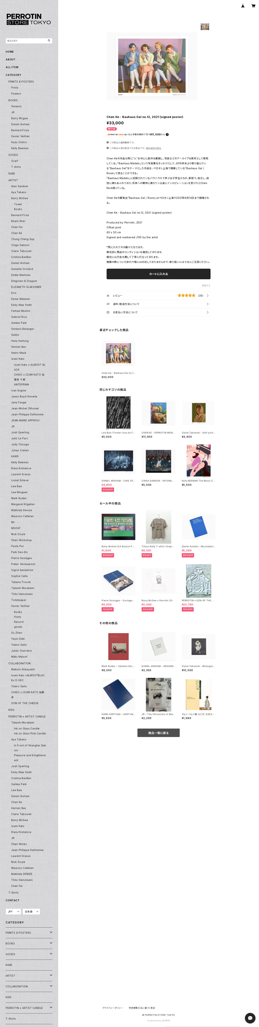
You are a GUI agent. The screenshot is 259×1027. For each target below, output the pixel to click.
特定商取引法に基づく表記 (142, 1008)
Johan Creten (20, 450)
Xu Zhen (16, 632)
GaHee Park (19, 322)
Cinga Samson (20, 245)
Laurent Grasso (21, 474)
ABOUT (11, 59)
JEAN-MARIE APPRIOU (25, 420)
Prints (14, 87)
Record (19, 621)
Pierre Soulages (21, 558)
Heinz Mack (18, 352)
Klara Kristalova (21, 468)
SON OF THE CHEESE (25, 703)
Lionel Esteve (20, 480)
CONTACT (13, 900)
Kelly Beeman (20, 148)
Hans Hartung (20, 340)
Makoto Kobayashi (23, 669)
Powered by (154, 1020)
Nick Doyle (18, 534)
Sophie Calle (19, 576)
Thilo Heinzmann (22, 593)
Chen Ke (16, 233)
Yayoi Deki (18, 638)
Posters (16, 93)
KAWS (15, 456)
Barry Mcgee (19, 118)
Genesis (16, 106)
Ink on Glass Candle (27, 728)
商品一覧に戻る (158, 733)
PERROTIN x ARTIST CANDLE (27, 716)
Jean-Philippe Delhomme (27, 414)
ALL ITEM (12, 67)
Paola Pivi (17, 546)
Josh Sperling (20, 432)
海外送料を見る (153, 148)
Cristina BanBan (21, 256)
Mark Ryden (19, 498)
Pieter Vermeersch (23, 564)
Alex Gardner (19, 186)
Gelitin (15, 334)
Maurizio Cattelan (22, 516)
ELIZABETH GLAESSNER (26, 286)
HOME (10, 51)
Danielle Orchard (22, 268)
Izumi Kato (17, 358)
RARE (11, 173)
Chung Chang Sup (23, 239)
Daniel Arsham (20, 124)
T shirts (16, 166)
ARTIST (13, 180)
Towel (18, 204)
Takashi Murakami (22, 587)
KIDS (11, 709)
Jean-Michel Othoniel (25, 408)
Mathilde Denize (21, 510)
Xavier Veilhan (20, 136)
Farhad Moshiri (20, 310)
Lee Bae (16, 486)
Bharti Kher (18, 221)
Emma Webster (20, 298)
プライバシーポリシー (112, 1008)
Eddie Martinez (21, 274)
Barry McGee (19, 198)
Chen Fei (17, 227)
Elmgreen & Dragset (24, 280)
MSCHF (16, 528)
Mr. (13, 522)
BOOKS (13, 100)
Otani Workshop (21, 540)
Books (18, 209)
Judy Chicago (20, 444)
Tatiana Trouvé (21, 581)
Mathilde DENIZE (21, 873)
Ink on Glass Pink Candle (30, 733)
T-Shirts (13, 892)
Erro (14, 292)
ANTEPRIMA (21, 384)
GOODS (13, 154)
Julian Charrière (21, 650)
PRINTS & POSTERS (21, 81)
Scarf (14, 160)
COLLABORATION (19, 663)
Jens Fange (18, 402)
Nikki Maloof (19, 656)
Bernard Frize (20, 130)
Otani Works (19, 843)
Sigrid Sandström (22, 570)
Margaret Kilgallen (23, 504)
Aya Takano (18, 192)
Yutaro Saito (19, 644)
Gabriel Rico (19, 316)
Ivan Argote (18, 390)
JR (13, 112)
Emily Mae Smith (21, 304)
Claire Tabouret (21, 250)
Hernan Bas (18, 346)
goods (18, 626)
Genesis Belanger (22, 328)
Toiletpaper (18, 599)
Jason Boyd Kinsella (24, 396)
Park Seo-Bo (19, 552)
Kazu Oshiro (19, 142)
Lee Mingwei (19, 492)
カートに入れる (158, 274)
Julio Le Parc (19, 438)
